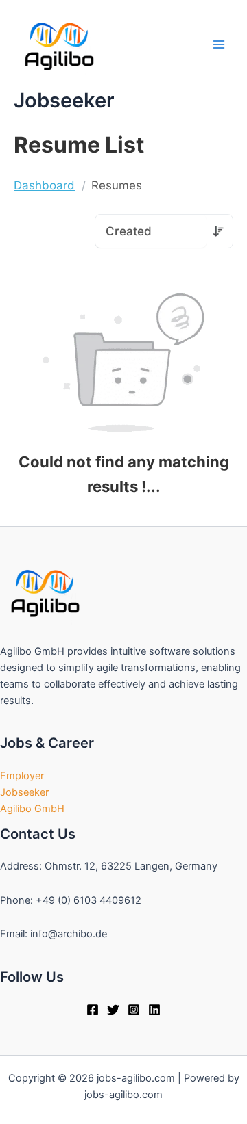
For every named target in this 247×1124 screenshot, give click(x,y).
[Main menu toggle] (218, 44)
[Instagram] (134, 1010)
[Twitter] (113, 1010)
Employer (22, 776)
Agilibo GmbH (32, 808)
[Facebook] (92, 1010)
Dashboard (44, 185)
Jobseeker (24, 792)
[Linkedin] (154, 1010)
